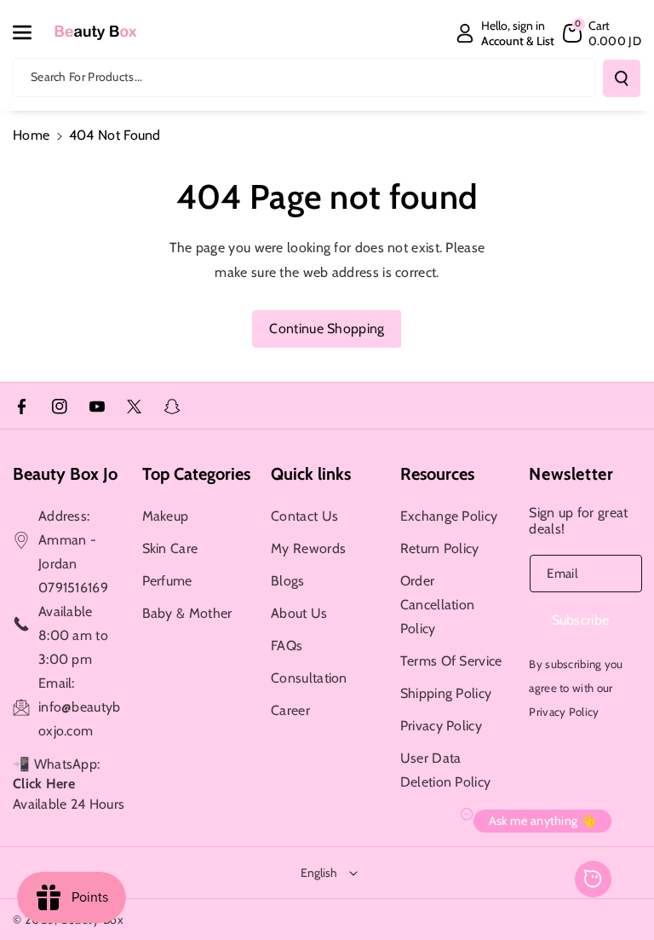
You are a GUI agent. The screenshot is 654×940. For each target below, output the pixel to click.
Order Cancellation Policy (437, 605)
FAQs (286, 645)
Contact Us (304, 516)
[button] (31, 32)
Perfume (167, 581)
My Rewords (308, 548)
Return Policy (439, 548)
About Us (299, 613)
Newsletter (571, 474)
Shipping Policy (446, 693)
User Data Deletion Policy (445, 770)
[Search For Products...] (621, 78)
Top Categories (196, 474)
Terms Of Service (451, 661)
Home (31, 135)
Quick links (311, 474)
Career (290, 710)
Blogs (288, 581)
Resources (437, 474)
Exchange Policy (449, 516)
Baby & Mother (187, 613)
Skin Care (170, 548)
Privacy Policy (441, 726)
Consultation (309, 678)
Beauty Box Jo (65, 474)
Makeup (165, 516)
